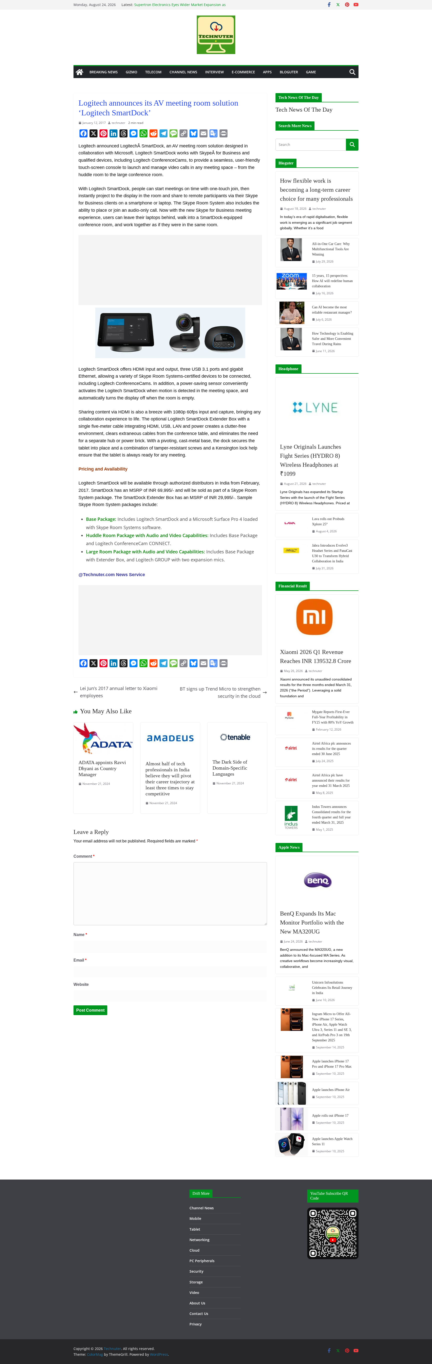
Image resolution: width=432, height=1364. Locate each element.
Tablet (195, 1229)
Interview (214, 72)
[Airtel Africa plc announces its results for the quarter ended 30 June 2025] (292, 752)
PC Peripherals (202, 1260)
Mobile (195, 1218)
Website (81, 984)
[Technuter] (80, 72)
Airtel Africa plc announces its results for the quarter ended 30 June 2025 (331, 749)
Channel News (183, 72)
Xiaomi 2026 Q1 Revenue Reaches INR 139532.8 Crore (315, 656)
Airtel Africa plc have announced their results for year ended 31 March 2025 (331, 780)
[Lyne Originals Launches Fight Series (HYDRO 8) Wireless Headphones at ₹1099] (317, 407)
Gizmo (131, 72)
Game (311, 72)
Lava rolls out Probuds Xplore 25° (328, 521)
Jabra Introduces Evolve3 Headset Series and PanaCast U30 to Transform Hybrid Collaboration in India (332, 553)
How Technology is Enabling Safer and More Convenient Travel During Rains (332, 339)
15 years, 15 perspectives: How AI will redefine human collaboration (332, 281)
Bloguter (289, 72)
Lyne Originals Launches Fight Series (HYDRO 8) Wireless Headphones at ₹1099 (310, 460)
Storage (196, 1282)
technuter (118, 123)
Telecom (153, 72)
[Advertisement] (170, 270)
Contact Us (199, 1313)
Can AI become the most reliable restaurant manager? (332, 309)
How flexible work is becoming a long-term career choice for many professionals (316, 189)
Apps (267, 72)
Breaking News (104, 72)
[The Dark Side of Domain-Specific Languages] (237, 726)
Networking (200, 1239)
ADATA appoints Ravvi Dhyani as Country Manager (102, 768)
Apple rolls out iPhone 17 (330, 1115)
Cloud (195, 1250)
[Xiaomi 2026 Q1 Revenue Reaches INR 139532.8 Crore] (317, 619)
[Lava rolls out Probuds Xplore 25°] (292, 525)
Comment (84, 856)
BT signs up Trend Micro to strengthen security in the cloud (220, 692)
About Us (197, 1303)
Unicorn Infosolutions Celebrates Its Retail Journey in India (332, 988)
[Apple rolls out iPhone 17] (292, 1119)
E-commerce (243, 72)
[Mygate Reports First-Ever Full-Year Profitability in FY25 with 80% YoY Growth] (292, 720)
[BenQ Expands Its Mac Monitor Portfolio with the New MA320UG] (317, 880)
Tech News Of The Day (304, 109)
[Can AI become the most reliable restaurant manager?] (292, 313)
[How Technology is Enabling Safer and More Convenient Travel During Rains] (292, 342)
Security (197, 1271)
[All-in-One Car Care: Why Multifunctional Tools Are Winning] (292, 252)
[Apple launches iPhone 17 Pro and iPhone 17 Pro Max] (292, 1067)
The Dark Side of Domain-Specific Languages (229, 768)
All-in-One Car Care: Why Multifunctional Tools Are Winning (331, 249)
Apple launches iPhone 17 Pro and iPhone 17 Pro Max (332, 1063)
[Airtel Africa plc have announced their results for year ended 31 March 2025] (292, 784)
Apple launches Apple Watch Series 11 (332, 1141)
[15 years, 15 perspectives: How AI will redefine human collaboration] (292, 284)
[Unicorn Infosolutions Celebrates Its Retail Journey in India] (292, 991)
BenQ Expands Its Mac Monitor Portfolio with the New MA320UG (312, 922)
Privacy (196, 1324)
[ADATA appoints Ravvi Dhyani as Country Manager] (103, 726)
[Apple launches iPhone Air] (292, 1093)
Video (194, 1292)
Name (80, 935)
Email (80, 960)
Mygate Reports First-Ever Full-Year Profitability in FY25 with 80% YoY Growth (333, 717)
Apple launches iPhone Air (331, 1090)
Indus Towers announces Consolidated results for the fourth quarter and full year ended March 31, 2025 (331, 814)
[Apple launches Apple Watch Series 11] (292, 1145)
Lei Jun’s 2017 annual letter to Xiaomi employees (119, 692)
